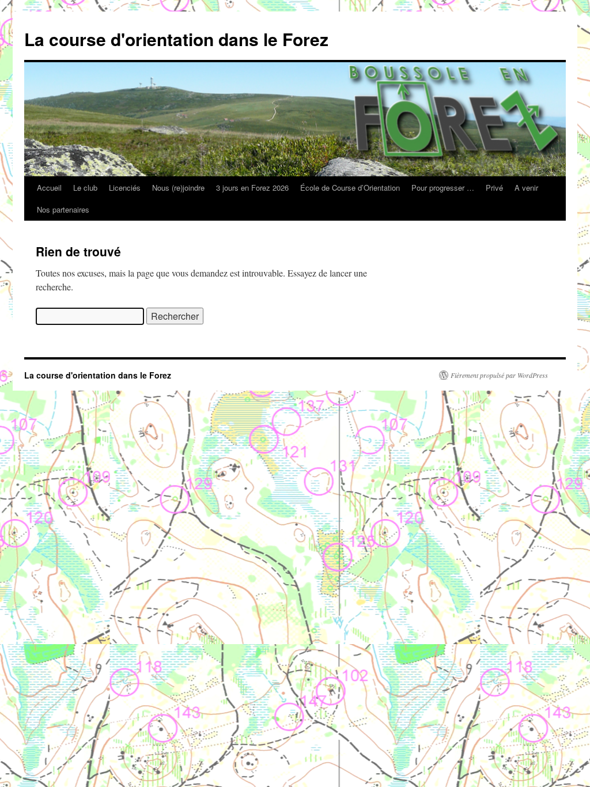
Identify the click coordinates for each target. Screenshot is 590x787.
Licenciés (125, 187)
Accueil (49, 187)
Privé (494, 187)
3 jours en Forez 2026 (252, 187)
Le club (85, 187)
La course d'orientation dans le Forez (176, 39)
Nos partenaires (63, 209)
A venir (526, 187)
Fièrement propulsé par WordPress (499, 375)
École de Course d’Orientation (350, 187)
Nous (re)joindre (178, 187)
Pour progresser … (442, 187)
